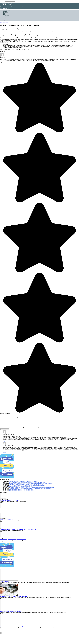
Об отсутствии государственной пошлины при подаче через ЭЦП (22, 489)
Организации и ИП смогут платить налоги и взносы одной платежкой (14, 596)
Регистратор (5, 12)
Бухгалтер (5, 11)
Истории (6, 16)
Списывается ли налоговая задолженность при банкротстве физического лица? (26, 484)
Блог (4, 14)
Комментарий (3, 425)
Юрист (4, 13)
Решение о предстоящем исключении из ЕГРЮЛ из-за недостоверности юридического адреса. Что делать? (31, 483)
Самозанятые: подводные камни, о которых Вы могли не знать (13, 539)
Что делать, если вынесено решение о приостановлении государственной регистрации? (27, 482)
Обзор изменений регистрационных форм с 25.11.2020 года (12, 509)
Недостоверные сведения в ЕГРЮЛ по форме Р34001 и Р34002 (21, 486)
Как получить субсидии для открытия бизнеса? (9, 500)
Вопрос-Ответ (5, 18)
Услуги (4, 19)
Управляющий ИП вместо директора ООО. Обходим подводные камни (23, 481)
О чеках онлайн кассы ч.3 (5, 581)
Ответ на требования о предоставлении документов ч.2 (11, 626)
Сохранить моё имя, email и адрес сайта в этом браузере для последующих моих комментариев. (21, 427)
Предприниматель (6, 10)
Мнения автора (8, 17)
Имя (1, 415)
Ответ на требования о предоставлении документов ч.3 (11, 611)
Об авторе (7, 15)
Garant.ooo (6, 4)
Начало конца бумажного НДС (6, 519)
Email (1, 417)
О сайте (4, 20)
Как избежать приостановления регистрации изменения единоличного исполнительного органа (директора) (31, 488)
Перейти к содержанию (5, 0)
